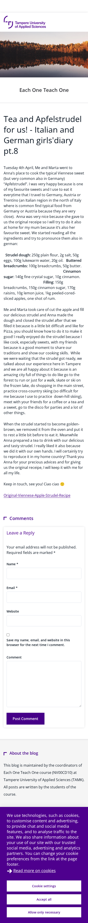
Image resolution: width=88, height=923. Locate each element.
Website (13, 611)
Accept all (44, 899)
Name (12, 564)
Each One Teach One (44, 89)
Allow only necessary (44, 912)
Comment (14, 657)
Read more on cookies (34, 870)
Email (12, 588)
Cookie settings (44, 886)
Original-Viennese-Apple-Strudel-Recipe (37, 495)
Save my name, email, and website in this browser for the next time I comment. (38, 642)
